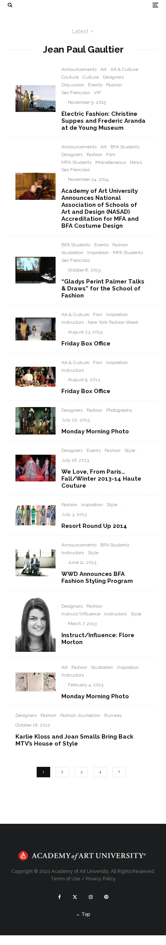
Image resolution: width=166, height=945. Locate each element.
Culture (91, 77)
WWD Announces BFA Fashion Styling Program (97, 577)
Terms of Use (65, 878)
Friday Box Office (85, 343)
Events (95, 85)
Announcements (79, 69)
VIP (97, 92)
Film (110, 154)
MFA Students (76, 162)
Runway (113, 715)
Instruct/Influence (80, 614)
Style (129, 450)
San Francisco (75, 92)
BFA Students (124, 146)
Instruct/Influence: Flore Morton (97, 639)
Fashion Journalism (80, 715)
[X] (75, 897)
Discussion (72, 85)
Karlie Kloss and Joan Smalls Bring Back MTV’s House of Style (74, 740)
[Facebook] (60, 897)
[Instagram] (90, 897)
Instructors (72, 322)
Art (103, 69)
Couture (70, 77)
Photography (119, 410)
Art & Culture (124, 69)
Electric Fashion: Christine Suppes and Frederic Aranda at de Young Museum (103, 120)
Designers (113, 77)
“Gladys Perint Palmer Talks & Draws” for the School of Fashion (102, 288)
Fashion (114, 85)
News (136, 162)
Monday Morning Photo (95, 431)
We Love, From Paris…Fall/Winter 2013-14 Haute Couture (101, 478)
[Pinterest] (106, 897)
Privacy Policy (101, 878)
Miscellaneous (110, 162)
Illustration (72, 252)
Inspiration (98, 252)
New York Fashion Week (113, 322)
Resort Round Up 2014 (94, 525)
